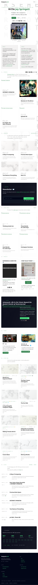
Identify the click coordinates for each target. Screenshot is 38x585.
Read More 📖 (5, 352)
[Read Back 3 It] (28, 166)
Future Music (6, 454)
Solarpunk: (17, 303)
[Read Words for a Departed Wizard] (10, 369)
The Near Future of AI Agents (25, 381)
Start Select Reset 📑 (27, 261)
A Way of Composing (8, 154)
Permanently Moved (24, 50)
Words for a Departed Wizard (7, 378)
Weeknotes (22, 560)
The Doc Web (24, 403)
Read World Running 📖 (25, 351)
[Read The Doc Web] (28, 394)
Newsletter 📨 (8, 189)
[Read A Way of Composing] (10, 146)
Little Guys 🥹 (7, 401)
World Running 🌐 (26, 344)
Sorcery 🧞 (7, 375)
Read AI (35, 207)
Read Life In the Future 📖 (24, 318)
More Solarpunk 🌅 (23, 320)
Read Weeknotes (33, 133)
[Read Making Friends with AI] (10, 420)
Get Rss (35, 464)
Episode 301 (24, 116)
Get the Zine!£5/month (28, 282)
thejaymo (5, 2)
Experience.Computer (25, 64)
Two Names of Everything (10, 175)
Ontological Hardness (27, 247)
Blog (21, 558)
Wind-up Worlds (25, 454)
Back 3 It (23, 175)
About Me (13, 17)
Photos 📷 (3, 519)
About (3, 573)
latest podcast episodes (25, 192)
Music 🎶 (11, 451)
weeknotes (18, 192)
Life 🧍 (4, 375)
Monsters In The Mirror (27, 101)
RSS (20, 469)
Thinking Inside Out (8, 226)
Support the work (23, 568)
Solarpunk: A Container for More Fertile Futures (27, 429)
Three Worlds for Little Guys (25, 226)
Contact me (23, 66)
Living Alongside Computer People (7, 406)
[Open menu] (35, 2)
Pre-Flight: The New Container (7, 123)
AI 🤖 (5, 344)
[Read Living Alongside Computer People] (10, 394)
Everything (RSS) (5, 576)
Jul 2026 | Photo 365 (15, 517)
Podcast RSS (4, 568)
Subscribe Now (28, 198)
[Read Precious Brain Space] (28, 146)
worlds (14, 209)
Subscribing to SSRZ (25, 278)
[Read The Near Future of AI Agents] (28, 369)
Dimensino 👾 (25, 375)
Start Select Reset (23, 566)
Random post (23, 561)
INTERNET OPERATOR (8, 92)
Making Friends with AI (9, 431)
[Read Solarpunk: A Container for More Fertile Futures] (28, 420)
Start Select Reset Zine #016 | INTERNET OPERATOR (17, 483)
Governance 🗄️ (30, 375)
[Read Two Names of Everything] (10, 166)
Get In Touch (24, 17)
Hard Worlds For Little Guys (7, 247)
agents (17, 209)
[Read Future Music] (10, 444)
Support (18, 17)
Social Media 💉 (13, 401)
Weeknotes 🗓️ (5, 451)
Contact (4, 575)
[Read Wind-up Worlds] (28, 444)
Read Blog (30, 464)
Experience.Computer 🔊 (9, 261)
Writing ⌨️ (4, 477)
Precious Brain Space (26, 154)
